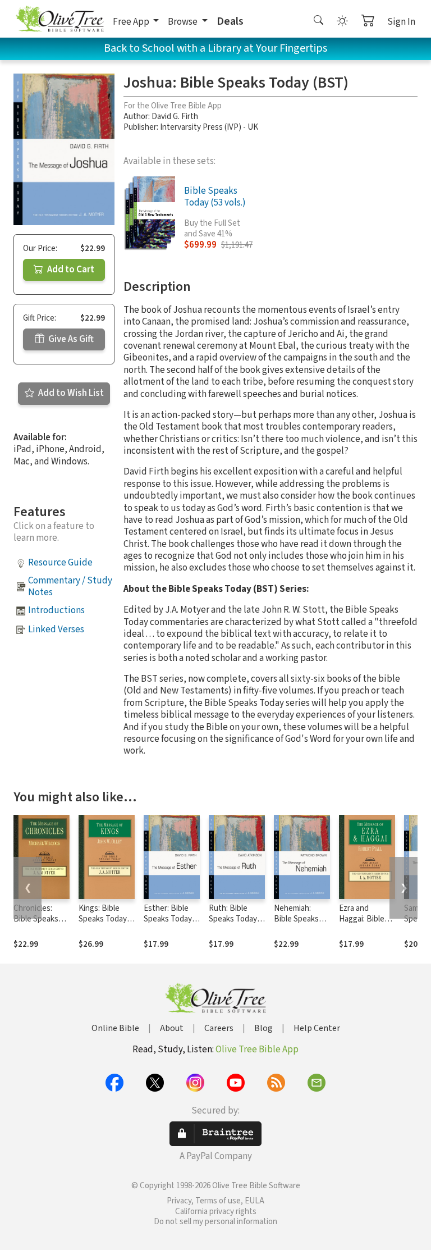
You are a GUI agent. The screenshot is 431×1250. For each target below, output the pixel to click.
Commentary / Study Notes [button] (70, 586)
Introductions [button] (56, 610)
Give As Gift (70, 339)
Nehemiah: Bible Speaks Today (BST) (296, 919)
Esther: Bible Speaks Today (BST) (168, 919)
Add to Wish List (70, 393)
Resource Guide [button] (60, 562)
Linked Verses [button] (56, 629)
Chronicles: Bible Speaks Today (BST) (35, 919)
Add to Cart (69, 269)
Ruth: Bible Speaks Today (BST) (233, 919)
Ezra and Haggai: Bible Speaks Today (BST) (363, 924)
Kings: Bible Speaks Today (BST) (103, 919)
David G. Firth (175, 116)
